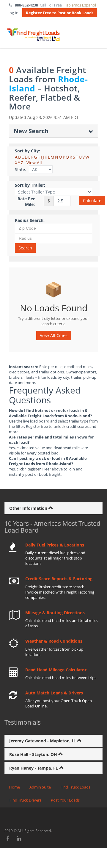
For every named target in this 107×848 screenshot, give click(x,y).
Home (14, 787)
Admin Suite (40, 787)
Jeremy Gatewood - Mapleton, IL (43, 741)
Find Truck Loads (75, 787)
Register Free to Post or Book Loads (59, 12)
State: (20, 169)
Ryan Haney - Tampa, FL (34, 768)
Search (25, 248)
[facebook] (7, 838)
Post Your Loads (65, 800)
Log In (12, 12)
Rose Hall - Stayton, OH (33, 754)
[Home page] (33, 34)
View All (34, 162)
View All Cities (53, 335)
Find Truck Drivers (25, 800)
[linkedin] (19, 838)
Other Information (28, 508)
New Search (31, 131)
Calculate (92, 200)
